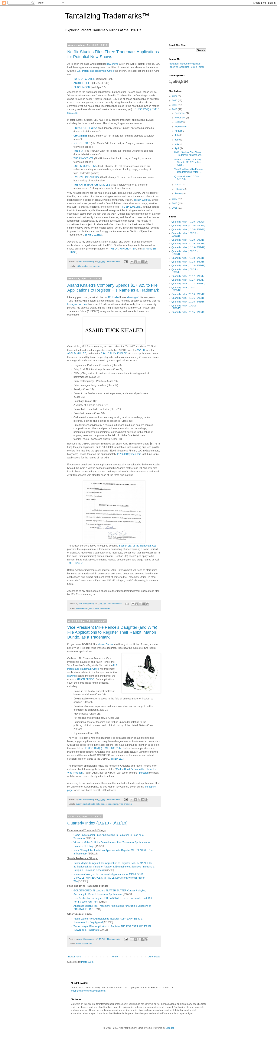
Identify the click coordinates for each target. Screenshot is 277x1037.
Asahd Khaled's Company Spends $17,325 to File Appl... (187, 162)
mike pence (101, 804)
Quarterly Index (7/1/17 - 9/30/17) (188, 276)
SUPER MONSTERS (85, 166)
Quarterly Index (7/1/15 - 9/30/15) (188, 312)
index (78, 944)
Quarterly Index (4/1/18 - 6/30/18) (188, 261)
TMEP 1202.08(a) (131, 206)
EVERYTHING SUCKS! (86, 177)
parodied (143, 772)
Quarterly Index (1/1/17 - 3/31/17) (188, 283)
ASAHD (140, 350)
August (178, 131)
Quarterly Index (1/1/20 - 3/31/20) (188, 229)
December (180, 113)
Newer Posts (74, 956)
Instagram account (77, 304)
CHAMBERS (80, 135)
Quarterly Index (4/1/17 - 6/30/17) (188, 280)
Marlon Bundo (105, 644)
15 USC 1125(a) (93, 234)
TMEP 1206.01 (75, 563)
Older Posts (154, 956)
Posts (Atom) (87, 962)
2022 (175, 96)
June (177, 139)
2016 (175, 203)
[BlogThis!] (135, 262)
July (177, 135)
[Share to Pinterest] (146, 262)
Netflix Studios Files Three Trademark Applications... (188, 153)
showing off (133, 297)
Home (115, 956)
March (178, 184)
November (180, 117)
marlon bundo (89, 804)
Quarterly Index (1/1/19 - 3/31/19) (188, 247)
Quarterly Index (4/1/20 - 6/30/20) (188, 225)
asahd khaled (82, 608)
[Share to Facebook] (143, 262)
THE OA (113, 248)
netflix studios (82, 266)
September (181, 126)
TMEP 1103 (117, 758)
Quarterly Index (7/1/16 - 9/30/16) (188, 294)
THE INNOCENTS (83, 158)
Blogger (170, 1028)
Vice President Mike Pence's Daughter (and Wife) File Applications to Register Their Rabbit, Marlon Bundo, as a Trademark (112, 632)
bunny (78, 804)
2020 (175, 100)
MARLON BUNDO (84, 679)
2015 (175, 207)
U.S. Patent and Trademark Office (95, 70)
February (179, 189)
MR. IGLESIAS (81, 143)
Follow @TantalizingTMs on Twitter (186, 67)
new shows (112, 63)
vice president (125, 804)
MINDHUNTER (128, 248)
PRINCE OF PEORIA (85, 128)
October (179, 122)
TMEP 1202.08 (142, 199)
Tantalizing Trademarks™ (107, 16)
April (177, 148)
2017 (175, 199)
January (179, 193)
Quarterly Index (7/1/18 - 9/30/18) (188, 258)
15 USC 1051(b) (142, 109)
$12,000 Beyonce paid (129, 454)
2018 (175, 109)
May (177, 144)
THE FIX (78, 150)
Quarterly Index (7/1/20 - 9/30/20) (188, 221)
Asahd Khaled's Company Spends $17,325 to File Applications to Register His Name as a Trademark (113, 287)
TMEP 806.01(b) (112, 748)
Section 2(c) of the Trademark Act (137, 545)
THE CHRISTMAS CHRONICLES (91, 184)
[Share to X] (139, 262)
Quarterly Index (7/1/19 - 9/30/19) (188, 240)
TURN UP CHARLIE (84, 79)
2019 (175, 105)
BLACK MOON (81, 87)
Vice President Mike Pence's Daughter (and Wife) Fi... (188, 170)
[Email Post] (125, 261)
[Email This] (132, 262)
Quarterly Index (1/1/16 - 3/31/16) (188, 301)
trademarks (95, 266)
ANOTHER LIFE (82, 83)
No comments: (114, 261)
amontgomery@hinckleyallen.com (88, 990)
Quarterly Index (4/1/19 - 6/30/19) (188, 243)
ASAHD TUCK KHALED (114, 353)
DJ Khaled (113, 297)
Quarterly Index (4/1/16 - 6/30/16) (188, 298)
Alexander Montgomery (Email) (184, 63)
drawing (71, 675)
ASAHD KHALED (76, 353)
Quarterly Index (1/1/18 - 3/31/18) (97, 823)
